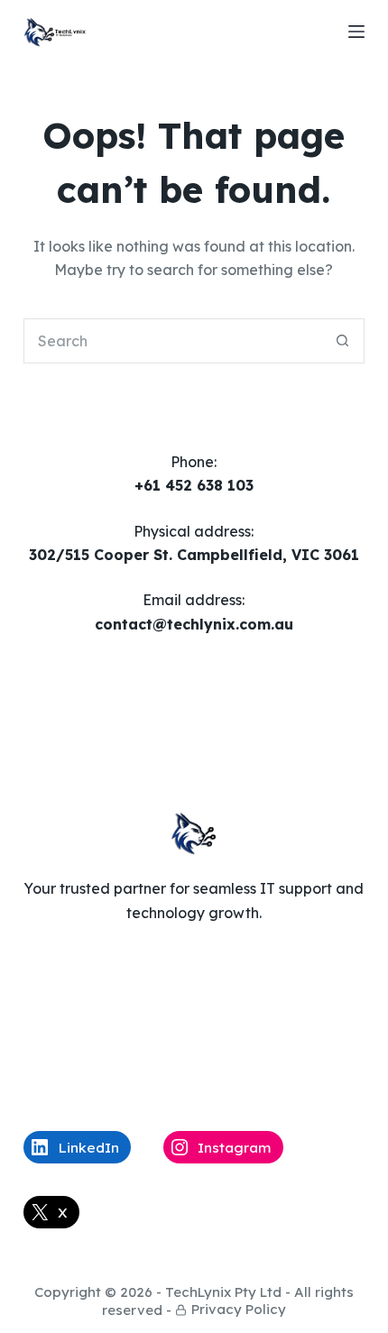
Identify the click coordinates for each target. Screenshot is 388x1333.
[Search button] (342, 341)
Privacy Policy (238, 1309)
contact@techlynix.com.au (194, 624)
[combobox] (172, 340)
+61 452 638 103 (194, 485)
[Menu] (356, 31)
